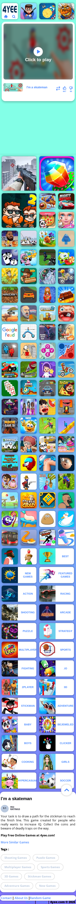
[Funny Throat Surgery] (66, 313)
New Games (47, 886)
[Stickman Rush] (47, 538)
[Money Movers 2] (19, 210)
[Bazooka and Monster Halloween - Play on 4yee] (10, 407)
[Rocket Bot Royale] (28, 388)
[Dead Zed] (19, 173)
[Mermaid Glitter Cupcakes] (66, 444)
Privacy (42, 902)
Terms (29, 902)
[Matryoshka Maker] (47, 295)
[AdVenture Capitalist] (10, 276)
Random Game (40, 898)
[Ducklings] (66, 519)
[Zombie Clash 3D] (66, 332)
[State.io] (66, 351)
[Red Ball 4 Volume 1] (10, 500)
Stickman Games (39, 876)
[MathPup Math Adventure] (10, 463)
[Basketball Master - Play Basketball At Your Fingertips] (28, 444)
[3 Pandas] (10, 444)
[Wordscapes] (47, 351)
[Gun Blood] (28, 482)
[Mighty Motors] (66, 201)
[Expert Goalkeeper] (10, 425)
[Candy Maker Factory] (56, 173)
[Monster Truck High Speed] (47, 482)
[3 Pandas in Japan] (28, 239)
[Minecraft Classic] (10, 295)
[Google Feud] (10, 332)
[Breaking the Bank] (28, 351)
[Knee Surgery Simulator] (47, 463)
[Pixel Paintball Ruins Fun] (47, 257)
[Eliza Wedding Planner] (66, 220)
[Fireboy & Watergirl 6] (10, 351)
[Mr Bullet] (28, 11)
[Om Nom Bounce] (66, 257)
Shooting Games (15, 857)
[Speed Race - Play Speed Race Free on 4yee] (28, 295)
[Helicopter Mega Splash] (47, 201)
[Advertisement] (38, 115)
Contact (6, 898)
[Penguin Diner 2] (28, 257)
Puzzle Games (45, 857)
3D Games (11, 876)
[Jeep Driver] (10, 313)
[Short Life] (10, 556)
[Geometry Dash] (47, 500)
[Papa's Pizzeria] (66, 388)
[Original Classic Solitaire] (10, 388)
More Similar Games (15, 842)
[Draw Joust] (28, 332)
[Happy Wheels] (28, 313)
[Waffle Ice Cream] (47, 407)
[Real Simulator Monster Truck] (66, 482)
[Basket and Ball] (66, 11)
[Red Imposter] (28, 463)
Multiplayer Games (17, 867)
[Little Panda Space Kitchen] (47, 220)
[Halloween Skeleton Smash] (47, 332)
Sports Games (50, 867)
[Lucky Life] (66, 500)
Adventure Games (17, 886)
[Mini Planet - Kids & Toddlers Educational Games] (47, 369)
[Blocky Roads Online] (10, 369)
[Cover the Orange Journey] (28, 425)
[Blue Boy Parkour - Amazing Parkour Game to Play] (66, 239)
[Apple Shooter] (28, 556)
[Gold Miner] (28, 500)
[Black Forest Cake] (28, 519)
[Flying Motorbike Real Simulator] (47, 425)
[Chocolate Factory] (66, 295)
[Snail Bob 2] (47, 239)
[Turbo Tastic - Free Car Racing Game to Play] (47, 388)
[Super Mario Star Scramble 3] (47, 313)
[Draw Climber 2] (66, 425)
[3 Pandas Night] (10, 257)
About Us (21, 898)
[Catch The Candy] (10, 519)
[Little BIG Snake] (28, 538)
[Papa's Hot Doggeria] (28, 276)
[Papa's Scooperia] (10, 482)
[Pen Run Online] (66, 538)
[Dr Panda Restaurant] (47, 444)
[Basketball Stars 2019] (10, 239)
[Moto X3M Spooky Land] (66, 276)
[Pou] (47, 519)
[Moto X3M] (66, 369)
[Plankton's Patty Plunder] (47, 276)
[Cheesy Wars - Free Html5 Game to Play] (47, 11)
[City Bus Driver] (10, 538)
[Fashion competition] (28, 407)
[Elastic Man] (66, 463)
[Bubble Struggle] (66, 407)
